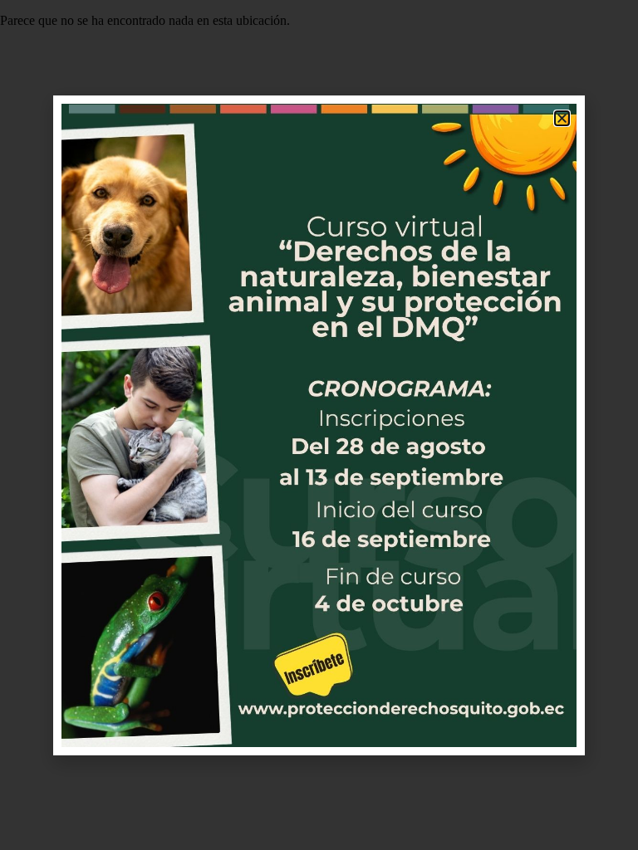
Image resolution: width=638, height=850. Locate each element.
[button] (562, 118)
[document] (319, 425)
